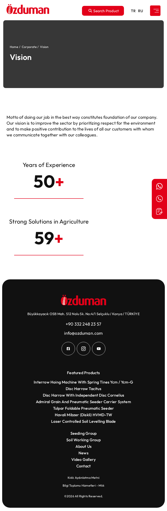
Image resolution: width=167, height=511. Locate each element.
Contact (83, 466)
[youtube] (98, 348)
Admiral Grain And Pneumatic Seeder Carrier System (83, 401)
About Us (83, 446)
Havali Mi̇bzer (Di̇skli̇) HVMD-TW (83, 414)
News (83, 452)
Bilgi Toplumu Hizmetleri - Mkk (83, 485)
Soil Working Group (83, 439)
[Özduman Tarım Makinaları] (28, 10)
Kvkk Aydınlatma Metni (83, 478)
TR (133, 10)
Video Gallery (83, 459)
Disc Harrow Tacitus (83, 388)
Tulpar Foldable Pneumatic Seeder (83, 408)
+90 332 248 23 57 (83, 324)
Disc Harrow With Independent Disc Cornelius (83, 395)
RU (140, 10)
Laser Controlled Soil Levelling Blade (83, 421)
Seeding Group (83, 433)
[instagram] (83, 348)
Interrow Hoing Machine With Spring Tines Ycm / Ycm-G (83, 382)
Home (14, 47)
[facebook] (68, 348)
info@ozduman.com (83, 333)
